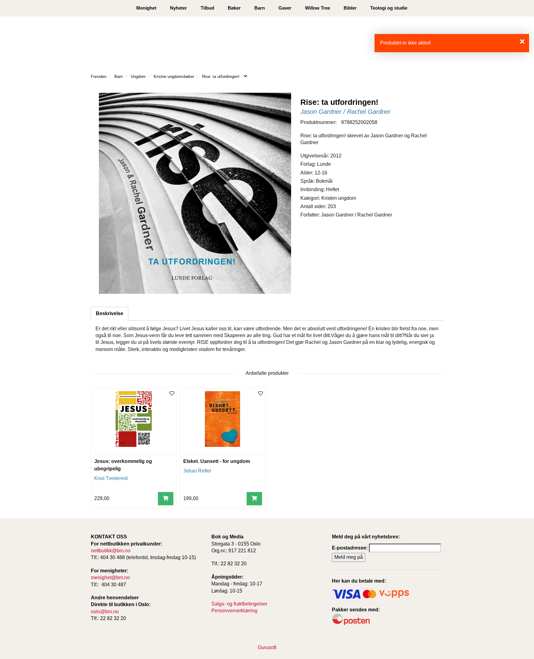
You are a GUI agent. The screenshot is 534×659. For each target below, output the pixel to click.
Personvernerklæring (234, 610)
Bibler (350, 8)
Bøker (234, 8)
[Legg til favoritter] (172, 394)
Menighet (146, 8)
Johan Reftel (197, 470)
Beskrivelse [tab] (109, 313)
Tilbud (207, 8)
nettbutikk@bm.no (110, 550)
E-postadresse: (350, 547)
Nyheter (178, 8)
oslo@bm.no (105, 611)
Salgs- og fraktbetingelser (239, 603)
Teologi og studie (388, 8)
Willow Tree (317, 8)
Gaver (284, 8)
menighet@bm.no (110, 577)
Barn (259, 8)
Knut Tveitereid (111, 478)
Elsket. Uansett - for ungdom (216, 461)
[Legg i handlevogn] (165, 498)
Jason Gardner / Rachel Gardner (345, 111)
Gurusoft (267, 647)
